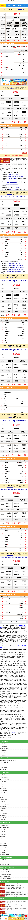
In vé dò (24, 152)
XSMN (8, 5)
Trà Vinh (3, 815)
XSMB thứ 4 (10, 555)
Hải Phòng (4, 750)
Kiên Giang (4, 806)
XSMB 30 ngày (18, 187)
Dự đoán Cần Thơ (5, 871)
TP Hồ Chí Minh (5, 804)
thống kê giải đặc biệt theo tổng (15, 269)
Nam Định (3, 753)
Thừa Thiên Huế (5, 854)
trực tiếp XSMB (13, 189)
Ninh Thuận (4, 841)
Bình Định (3, 829)
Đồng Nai (3, 777)
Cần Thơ (3, 775)
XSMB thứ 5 (10, 487)
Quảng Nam (4, 850)
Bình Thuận (4, 792)
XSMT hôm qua (5, 864)
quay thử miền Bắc (12, 182)
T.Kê (25, 5)
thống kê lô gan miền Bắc (14, 174)
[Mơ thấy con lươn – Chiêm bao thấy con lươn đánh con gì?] (2, 902)
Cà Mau (3, 795)
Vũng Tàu (3, 819)
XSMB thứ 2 (9, 194)
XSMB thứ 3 (12, 88)
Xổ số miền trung (5, 822)
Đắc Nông (3, 834)
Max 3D (3, 765)
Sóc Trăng (3, 779)
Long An (3, 808)
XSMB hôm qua (5, 862)
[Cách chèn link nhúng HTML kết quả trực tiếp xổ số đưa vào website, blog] (2, 895)
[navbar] (1, 3)
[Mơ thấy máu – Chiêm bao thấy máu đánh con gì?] (2, 912)
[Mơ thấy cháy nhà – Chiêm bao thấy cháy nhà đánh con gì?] (2, 905)
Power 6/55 (4, 769)
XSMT (14, 5)
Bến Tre (3, 786)
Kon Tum (3, 838)
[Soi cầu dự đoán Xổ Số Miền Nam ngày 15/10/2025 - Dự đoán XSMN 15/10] (2, 891)
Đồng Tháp (4, 799)
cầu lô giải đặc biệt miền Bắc (14, 271)
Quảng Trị (3, 852)
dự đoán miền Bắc (13, 178)
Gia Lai (3, 836)
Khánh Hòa (4, 827)
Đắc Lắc (3, 832)
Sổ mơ (2, 898)
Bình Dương (4, 788)
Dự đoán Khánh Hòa (6, 878)
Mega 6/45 (3, 762)
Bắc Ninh (3, 748)
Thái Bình (3, 755)
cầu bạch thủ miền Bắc (12, 184)
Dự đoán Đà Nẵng (5, 876)
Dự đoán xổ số (4, 881)
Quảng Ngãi (4, 847)
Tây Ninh (3, 810)
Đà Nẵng (3, 825)
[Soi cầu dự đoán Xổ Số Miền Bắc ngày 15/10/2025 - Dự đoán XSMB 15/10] (2, 884)
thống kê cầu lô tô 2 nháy (14, 263)
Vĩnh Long (4, 817)
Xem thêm (14, 621)
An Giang (3, 781)
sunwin (2, 78)
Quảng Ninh (4, 746)
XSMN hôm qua (5, 859)
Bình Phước (4, 790)
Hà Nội (3, 744)
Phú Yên (3, 843)
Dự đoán (19, 5)
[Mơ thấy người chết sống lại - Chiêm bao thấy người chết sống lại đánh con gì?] (2, 909)
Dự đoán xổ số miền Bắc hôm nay (14, 155)
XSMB (2, 5)
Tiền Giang (4, 813)
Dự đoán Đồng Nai (5, 869)
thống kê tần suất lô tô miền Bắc (16, 265)
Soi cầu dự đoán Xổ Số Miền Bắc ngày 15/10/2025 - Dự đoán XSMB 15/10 (18, 160)
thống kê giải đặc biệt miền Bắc (15, 176)
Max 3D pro (4, 767)
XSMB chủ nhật (9, 277)
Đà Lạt (3, 797)
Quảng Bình (4, 845)
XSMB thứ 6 (9, 417)
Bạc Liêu (3, 784)
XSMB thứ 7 (9, 346)
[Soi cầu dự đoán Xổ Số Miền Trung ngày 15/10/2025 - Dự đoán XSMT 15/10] (2, 888)
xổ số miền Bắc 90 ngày (18, 267)
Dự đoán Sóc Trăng (6, 874)
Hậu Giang (4, 801)
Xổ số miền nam (4, 772)
